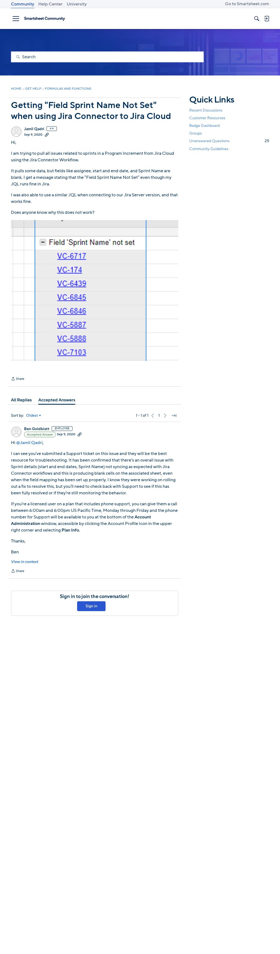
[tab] (21, 400)
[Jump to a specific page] (174, 415)
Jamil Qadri (34, 129)
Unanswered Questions (229, 141)
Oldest (32, 415)
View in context (24, 561)
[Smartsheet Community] (44, 18)
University (77, 4)
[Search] (257, 19)
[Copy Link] (46, 134)
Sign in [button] (91, 606)
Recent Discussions (205, 110)
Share (17, 379)
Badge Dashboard (204, 125)
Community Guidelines (208, 148)
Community (22, 4)
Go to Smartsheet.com (247, 4)
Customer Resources (207, 118)
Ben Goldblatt (36, 429)
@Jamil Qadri (29, 443)
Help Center (50, 4)
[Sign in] (267, 19)
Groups (195, 133)
